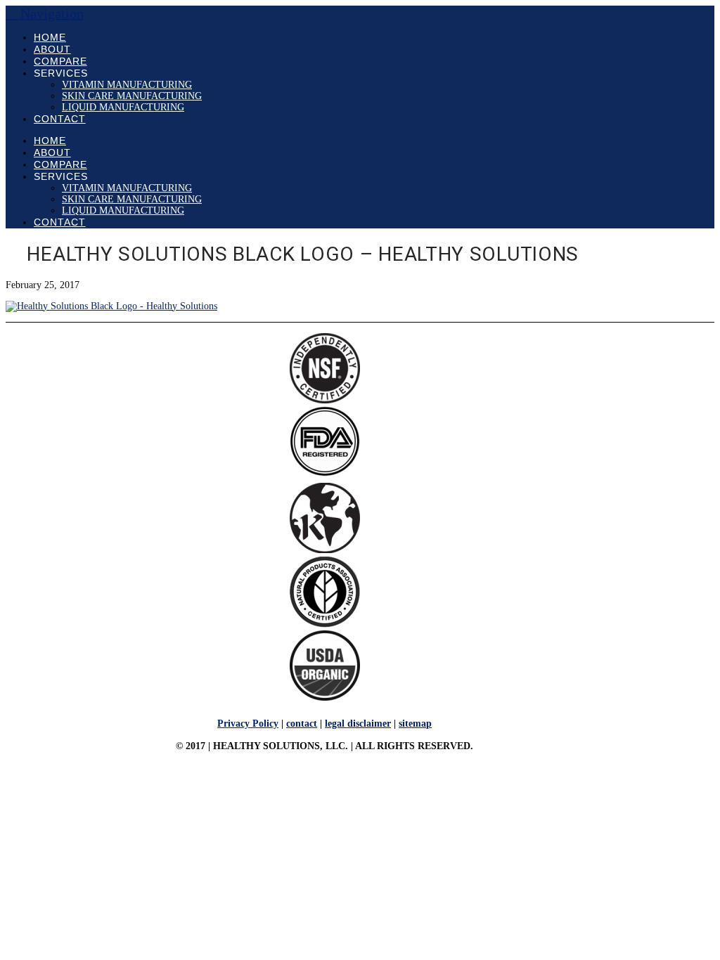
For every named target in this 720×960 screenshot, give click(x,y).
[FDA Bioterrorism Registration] (325, 473)
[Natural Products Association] (325, 624)
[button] (45, 13)
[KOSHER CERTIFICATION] (325, 550)
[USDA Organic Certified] (325, 697)
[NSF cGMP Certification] (325, 400)
